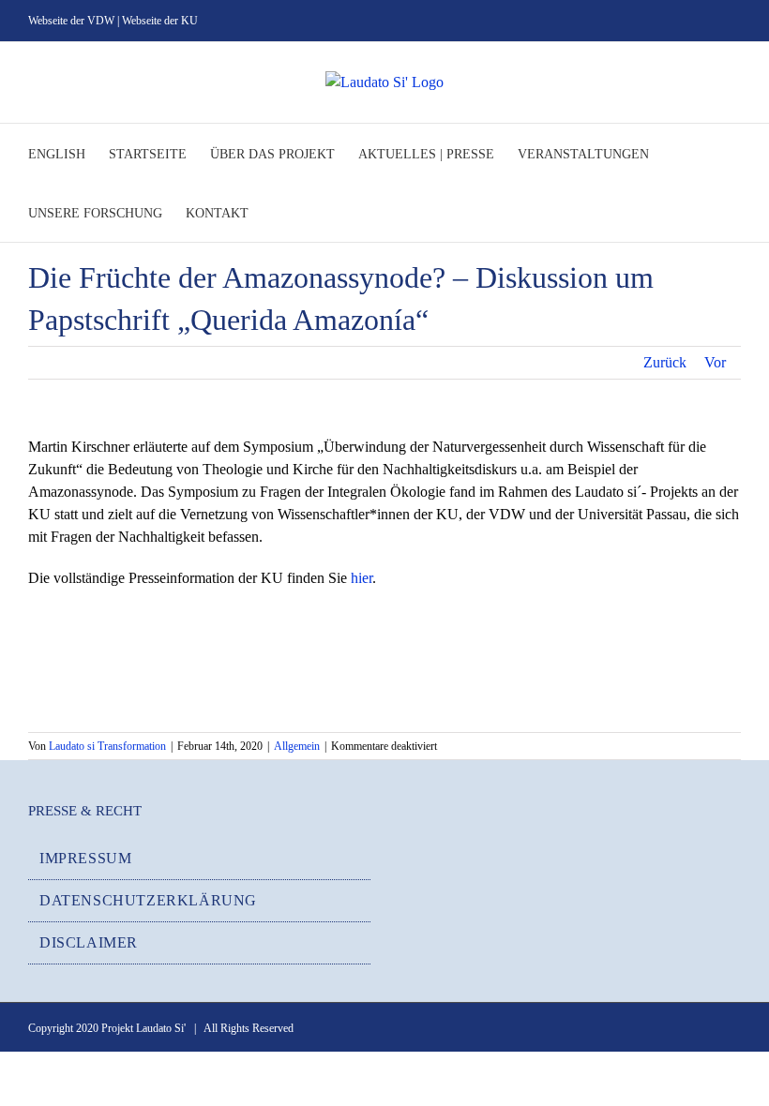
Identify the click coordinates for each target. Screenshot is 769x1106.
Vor (715, 362)
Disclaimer (88, 942)
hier (361, 578)
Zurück (664, 362)
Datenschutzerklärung (148, 900)
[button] (277, 212)
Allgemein (297, 746)
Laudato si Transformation (107, 746)
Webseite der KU (160, 20)
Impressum (85, 858)
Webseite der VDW (71, 20)
